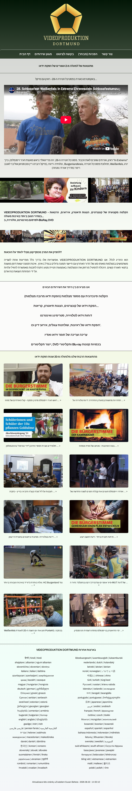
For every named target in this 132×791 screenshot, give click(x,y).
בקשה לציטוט (65, 54)
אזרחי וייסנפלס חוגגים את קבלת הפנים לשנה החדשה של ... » (98, 491)
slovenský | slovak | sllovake (33, 750)
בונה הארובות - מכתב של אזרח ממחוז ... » (99, 446)
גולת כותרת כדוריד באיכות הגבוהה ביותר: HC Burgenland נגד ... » (33, 583)
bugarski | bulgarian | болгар (33, 715)
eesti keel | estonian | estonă (33, 702)
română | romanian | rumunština (33, 763)
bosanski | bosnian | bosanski (98, 724)
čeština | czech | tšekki (99, 715)
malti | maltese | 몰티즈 (98, 763)
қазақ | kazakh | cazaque (33, 680)
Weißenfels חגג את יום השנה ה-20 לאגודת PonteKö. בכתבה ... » (33, 631)
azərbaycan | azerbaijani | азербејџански (33, 675)
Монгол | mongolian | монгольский (98, 719)
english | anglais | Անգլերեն (33, 719)
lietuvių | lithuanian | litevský (99, 737)
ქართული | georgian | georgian (33, 706)
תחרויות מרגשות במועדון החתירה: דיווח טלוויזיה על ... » (99, 400)
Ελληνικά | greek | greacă (33, 693)
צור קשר (107, 54)
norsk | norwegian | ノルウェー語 (98, 671)
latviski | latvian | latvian (98, 666)
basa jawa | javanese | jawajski (99, 750)
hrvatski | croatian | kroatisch (33, 767)
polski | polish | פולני (99, 767)
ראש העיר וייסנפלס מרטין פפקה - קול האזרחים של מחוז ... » (33, 400)
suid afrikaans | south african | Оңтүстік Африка (99, 746)
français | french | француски (98, 710)
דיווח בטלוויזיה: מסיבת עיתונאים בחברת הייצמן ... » (33, 537)
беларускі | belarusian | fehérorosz (98, 754)
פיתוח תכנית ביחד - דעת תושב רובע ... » (99, 537)
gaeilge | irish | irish (33, 724)
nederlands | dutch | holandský (99, 662)
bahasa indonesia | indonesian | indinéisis (99, 732)
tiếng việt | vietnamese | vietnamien (98, 759)
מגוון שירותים (43, 54)
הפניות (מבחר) (87, 54)
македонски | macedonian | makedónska (33, 737)
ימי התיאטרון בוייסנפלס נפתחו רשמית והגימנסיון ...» (99, 630)
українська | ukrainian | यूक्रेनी (33, 759)
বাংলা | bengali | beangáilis (99, 693)
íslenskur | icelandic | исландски (99, 688)
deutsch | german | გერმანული (33, 688)
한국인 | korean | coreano (33, 746)
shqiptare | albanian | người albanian (33, 662)
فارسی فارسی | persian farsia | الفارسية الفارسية (33, 728)
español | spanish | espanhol (99, 728)
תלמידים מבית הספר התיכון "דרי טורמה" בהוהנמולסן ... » (33, 446)
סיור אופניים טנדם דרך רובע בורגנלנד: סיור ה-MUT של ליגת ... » (99, 583)
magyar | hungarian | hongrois (33, 684)
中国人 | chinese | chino (99, 675)
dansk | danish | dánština (33, 741)
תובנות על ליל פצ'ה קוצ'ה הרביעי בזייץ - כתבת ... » (33, 491)
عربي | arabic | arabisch (99, 706)
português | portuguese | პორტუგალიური (99, 697)
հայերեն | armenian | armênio (33, 710)
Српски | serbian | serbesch (33, 697)
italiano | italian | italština (33, 671)
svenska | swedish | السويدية (99, 741)
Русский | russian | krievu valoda (99, 684)
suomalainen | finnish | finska (33, 754)
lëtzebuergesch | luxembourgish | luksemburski (99, 658)
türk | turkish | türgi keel (98, 680)
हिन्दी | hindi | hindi (33, 658)
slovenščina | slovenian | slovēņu (33, 666)
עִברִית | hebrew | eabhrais (33, 732)
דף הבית (24, 54)
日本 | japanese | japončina (98, 702)
